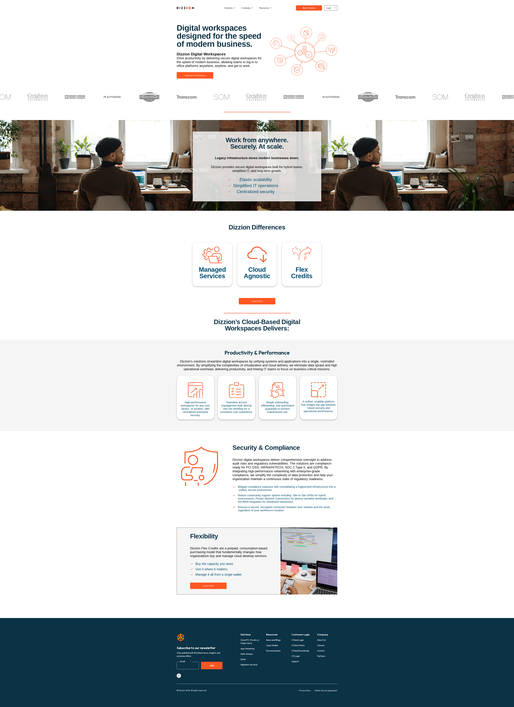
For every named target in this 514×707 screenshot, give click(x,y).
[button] (229, 7)
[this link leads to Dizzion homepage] (188, 7)
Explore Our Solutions (195, 75)
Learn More (257, 301)
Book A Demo (309, 8)
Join (211, 665)
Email (185, 661)
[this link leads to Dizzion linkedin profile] (179, 676)
